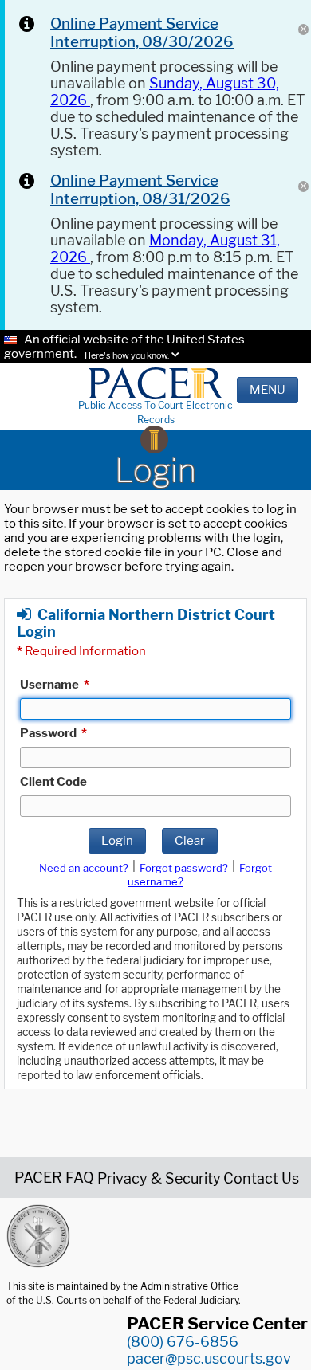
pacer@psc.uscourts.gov (209, 1358)
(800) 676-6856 (182, 1341)
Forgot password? (184, 868)
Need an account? (83, 868)
